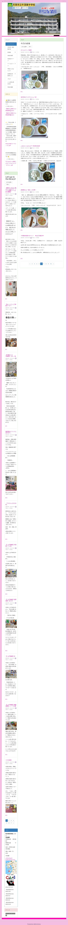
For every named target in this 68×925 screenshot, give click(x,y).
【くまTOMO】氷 (10, 656)
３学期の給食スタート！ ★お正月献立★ (32, 235)
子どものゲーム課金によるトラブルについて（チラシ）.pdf (11, 163)
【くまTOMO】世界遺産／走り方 (11, 600)
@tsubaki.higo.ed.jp (11, 859)
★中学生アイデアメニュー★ (28, 97)
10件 (7, 184)
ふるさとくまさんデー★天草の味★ (30, 146)
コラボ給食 (8, 760)
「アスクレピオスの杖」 (11, 504)
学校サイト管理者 (35, 52)
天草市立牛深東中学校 (8, 1)
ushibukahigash (9, 858)
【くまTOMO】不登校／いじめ (11, 545)
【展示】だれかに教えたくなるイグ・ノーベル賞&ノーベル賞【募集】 (11, 190)
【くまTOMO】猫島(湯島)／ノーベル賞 (11, 705)
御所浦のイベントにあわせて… (11, 432)
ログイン (64, 1)
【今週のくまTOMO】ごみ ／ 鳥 (11, 355)
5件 (30, 46)
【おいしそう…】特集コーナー (11, 305)
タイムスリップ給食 (26, 50)
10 (50, 263)
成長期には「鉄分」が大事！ (28, 190)
